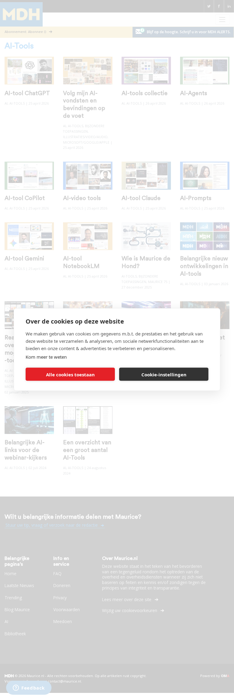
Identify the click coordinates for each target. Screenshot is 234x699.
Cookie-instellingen (163, 374)
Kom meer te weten (46, 357)
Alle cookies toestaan (70, 374)
